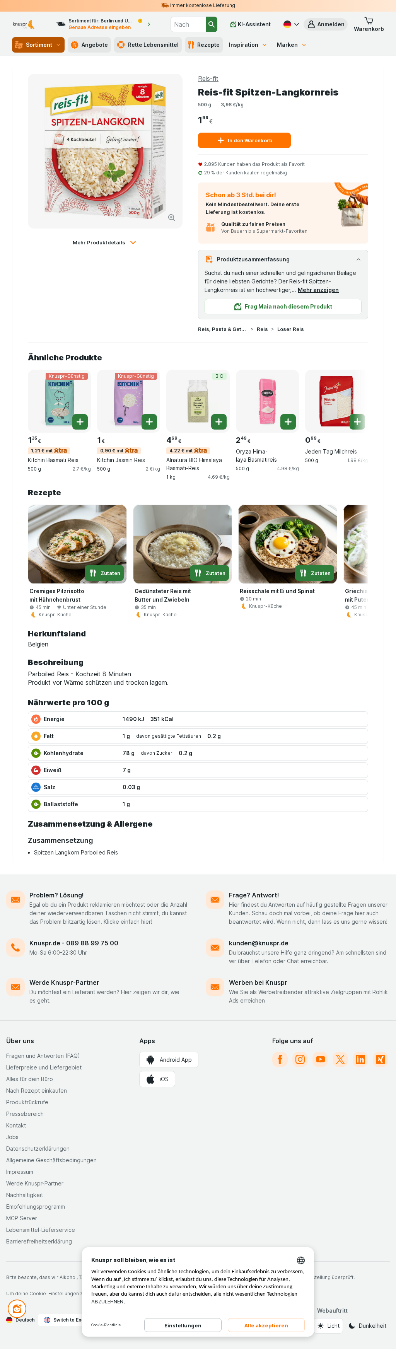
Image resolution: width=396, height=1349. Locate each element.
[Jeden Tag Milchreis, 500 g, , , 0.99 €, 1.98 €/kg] (336, 401)
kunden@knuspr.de (258, 943)
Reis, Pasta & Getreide (223, 329)
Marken (287, 44)
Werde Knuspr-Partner (64, 982)
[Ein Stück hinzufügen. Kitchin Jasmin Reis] (149, 422)
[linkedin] (360, 1059)
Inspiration (243, 44)
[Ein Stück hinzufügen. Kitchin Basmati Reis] (80, 422)
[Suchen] (211, 24)
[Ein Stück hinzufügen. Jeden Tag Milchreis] (357, 422)
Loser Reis (290, 329)
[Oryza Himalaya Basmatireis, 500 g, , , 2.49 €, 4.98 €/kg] (267, 401)
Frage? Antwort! (254, 895)
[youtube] (320, 1059)
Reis (262, 329)
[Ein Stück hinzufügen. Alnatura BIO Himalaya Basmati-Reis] (219, 422)
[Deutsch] (290, 24)
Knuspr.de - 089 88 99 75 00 (73, 943)
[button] (326, 24)
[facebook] (280, 1059)
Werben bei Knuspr (258, 982)
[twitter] (340, 1059)
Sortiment (39, 44)
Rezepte (208, 44)
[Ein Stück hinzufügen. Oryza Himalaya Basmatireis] (288, 422)
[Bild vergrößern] (172, 217)
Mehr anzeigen (318, 290)
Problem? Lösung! (56, 895)
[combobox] (188, 24)
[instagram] (300, 1059)
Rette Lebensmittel (153, 44)
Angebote (95, 44)
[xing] (380, 1059)
